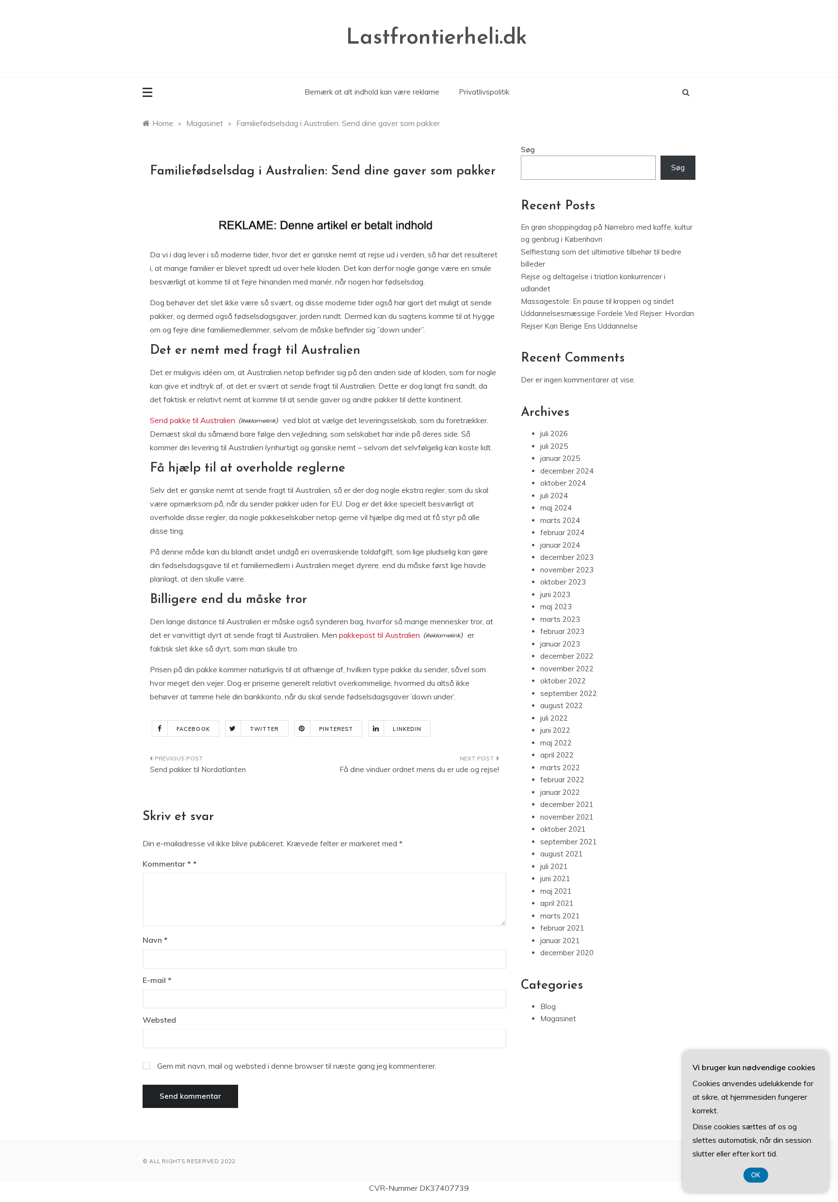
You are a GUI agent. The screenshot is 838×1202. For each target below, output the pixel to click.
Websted (159, 1020)
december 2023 (567, 557)
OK (755, 1175)
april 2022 (557, 754)
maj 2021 (556, 891)
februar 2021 (562, 928)
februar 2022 (562, 779)
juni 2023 (555, 594)
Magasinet (558, 1018)
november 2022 (567, 668)
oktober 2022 (563, 680)
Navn (155, 940)
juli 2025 (554, 446)
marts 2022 (560, 767)
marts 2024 (560, 520)
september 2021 (568, 841)
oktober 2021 (563, 829)
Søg (528, 149)
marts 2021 (560, 915)
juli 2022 (554, 718)
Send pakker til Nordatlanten (198, 769)
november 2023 (567, 569)
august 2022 (561, 705)
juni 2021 (555, 878)
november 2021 (567, 817)
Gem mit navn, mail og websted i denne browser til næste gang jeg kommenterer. (296, 1066)
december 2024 (567, 470)
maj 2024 (556, 507)
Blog (548, 1006)
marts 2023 (560, 619)
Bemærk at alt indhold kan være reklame (372, 91)
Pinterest (336, 729)
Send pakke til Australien (192, 420)
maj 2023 (556, 606)
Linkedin (407, 729)
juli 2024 (554, 495)
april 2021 (557, 903)
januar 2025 (560, 458)
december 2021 (567, 804)
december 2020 (567, 952)
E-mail (157, 980)
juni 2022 (555, 730)
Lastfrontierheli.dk (436, 38)
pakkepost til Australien (379, 635)
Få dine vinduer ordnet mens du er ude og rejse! (419, 769)
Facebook (193, 729)
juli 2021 (554, 866)
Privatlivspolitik (484, 91)
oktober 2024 (563, 483)
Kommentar (167, 864)
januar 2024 (560, 545)
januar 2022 (560, 792)
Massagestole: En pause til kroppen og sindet (597, 301)
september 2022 (568, 693)
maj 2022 (556, 742)
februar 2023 (562, 631)
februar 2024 (562, 532)
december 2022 (567, 656)
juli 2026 (554, 433)
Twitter (264, 729)
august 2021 (561, 853)
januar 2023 (560, 643)
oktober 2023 (563, 581)
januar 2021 (560, 940)
